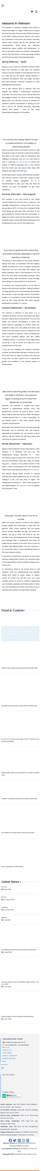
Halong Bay (23, 162)
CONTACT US (6, 1050)
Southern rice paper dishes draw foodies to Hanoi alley (19, 799)
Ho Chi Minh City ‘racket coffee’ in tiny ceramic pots (17, 833)
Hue (20, 303)
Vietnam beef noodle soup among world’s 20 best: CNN (19, 668)
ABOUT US (5, 1047)
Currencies (4, 1065)
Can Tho (4, 887)
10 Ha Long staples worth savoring (12, 866)
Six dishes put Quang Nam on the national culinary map (19, 706)
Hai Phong (4, 907)
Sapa (27, 159)
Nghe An (4, 917)
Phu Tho (3, 897)
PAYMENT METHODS (9, 1058)
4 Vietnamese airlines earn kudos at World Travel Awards (18, 950)
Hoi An (20, 417)
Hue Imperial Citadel (24, 485)
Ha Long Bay (34, 470)
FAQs (4, 1061)
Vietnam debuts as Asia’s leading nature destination (17, 1016)
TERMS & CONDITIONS (9, 1056)
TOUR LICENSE (7, 1053)
